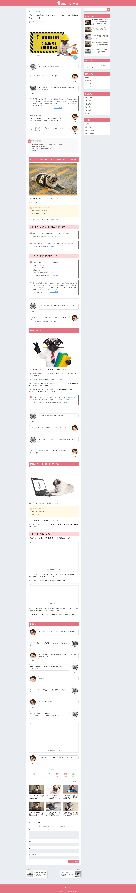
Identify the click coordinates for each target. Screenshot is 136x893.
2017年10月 (88, 87)
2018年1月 (88, 77)
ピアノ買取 (88, 101)
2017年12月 (88, 81)
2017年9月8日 (54, 275)
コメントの (89, 130)
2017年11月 (88, 84)
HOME (69, 887)
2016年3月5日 (50, 246)
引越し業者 (88, 110)
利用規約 (36, 383)
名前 (30, 841)
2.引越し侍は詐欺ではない (39, 146)
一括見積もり (75, 781)
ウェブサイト (32, 854)
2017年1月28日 (63, 402)
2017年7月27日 (54, 292)
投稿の (88, 127)
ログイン (87, 124)
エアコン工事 (88, 98)
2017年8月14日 (58, 108)
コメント (31, 829)
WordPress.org (89, 133)
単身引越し (88, 107)
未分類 (87, 113)
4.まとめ (34, 150)
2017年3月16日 (53, 236)
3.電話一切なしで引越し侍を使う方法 (41, 148)
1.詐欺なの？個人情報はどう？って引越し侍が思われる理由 (47, 144)
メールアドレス (33, 848)
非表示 (38, 141)
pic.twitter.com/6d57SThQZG (64, 399)
